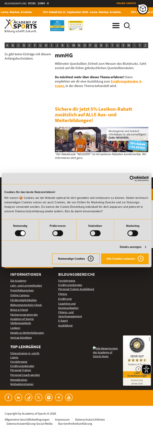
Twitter (38, 397)
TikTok (28, 397)
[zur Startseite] (21, 26)
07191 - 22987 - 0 (38, 3)
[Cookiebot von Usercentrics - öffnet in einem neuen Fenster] (132, 178)
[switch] (57, 233)
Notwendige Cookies (71, 258)
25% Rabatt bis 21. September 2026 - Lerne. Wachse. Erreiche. (79, 12)
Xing (59, 397)
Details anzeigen (131, 246)
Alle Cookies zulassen (120, 258)
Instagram (48, 397)
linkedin (18, 397)
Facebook (8, 397)
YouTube (69, 397)
